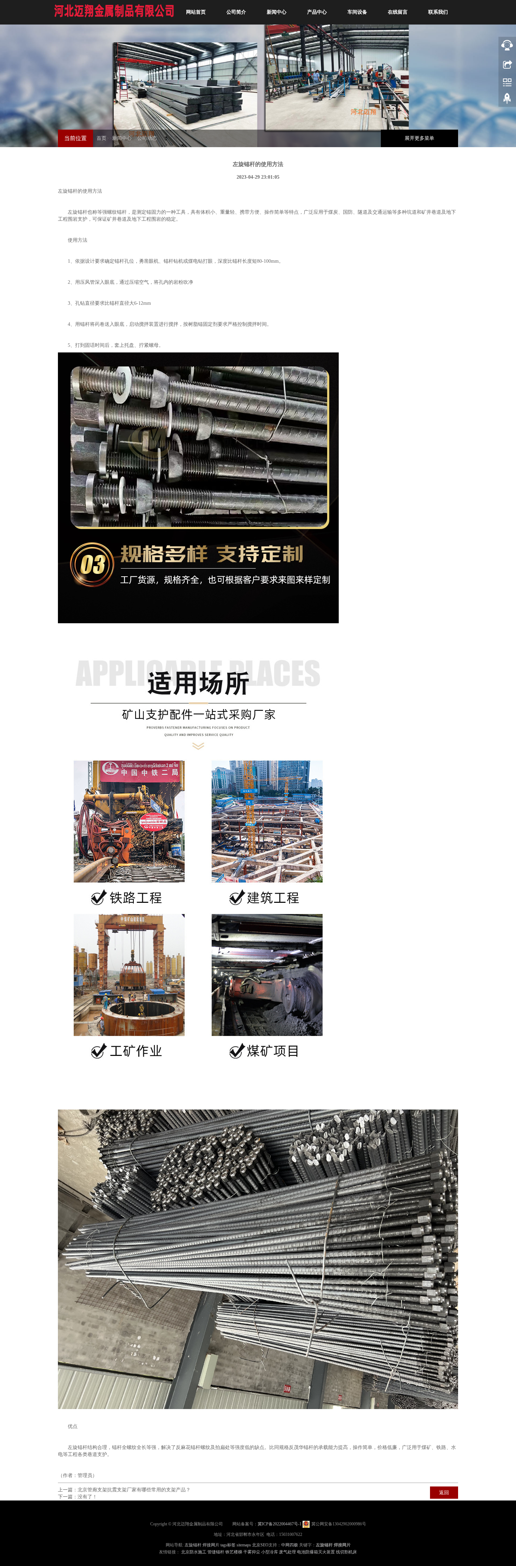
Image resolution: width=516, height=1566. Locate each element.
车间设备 (357, 12)
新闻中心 (276, 12)
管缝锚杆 (215, 1552)
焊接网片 (211, 1545)
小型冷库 (269, 1552)
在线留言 (398, 12)
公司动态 (147, 138)
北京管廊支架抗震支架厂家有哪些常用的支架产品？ (134, 1489)
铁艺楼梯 (233, 1552)
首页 (101, 138)
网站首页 (196, 12)
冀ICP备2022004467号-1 (280, 1524)
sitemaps (244, 1545)
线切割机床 (346, 1552)
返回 (444, 1492)
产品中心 (317, 12)
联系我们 (438, 12)
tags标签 (228, 1545)
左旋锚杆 (68, 191)
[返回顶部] (507, 63)
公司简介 (236, 12)
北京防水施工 (193, 1552)
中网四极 (289, 1545)
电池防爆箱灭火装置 (316, 1552)
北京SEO (260, 1545)
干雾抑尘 (251, 1552)
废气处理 (287, 1552)
